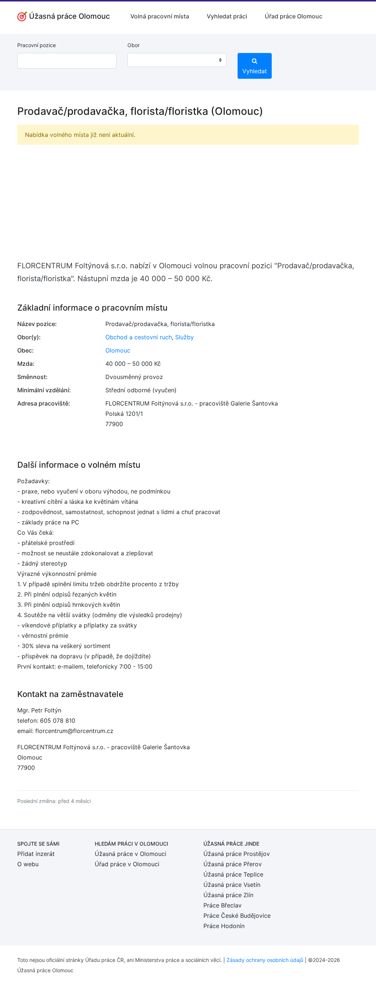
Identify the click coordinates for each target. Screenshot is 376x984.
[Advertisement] (188, 202)
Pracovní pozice (36, 45)
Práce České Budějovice (237, 915)
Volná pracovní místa (159, 16)
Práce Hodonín (224, 926)
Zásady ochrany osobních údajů (265, 960)
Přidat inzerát (36, 853)
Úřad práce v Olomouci (127, 864)
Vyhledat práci (227, 16)
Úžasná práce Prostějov (236, 853)
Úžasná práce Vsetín (231, 884)
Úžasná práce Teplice (233, 874)
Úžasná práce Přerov (232, 864)
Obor (133, 45)
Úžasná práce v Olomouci (130, 853)
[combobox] (177, 60)
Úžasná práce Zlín (228, 895)
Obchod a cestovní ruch (138, 337)
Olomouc (117, 350)
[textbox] (142, 60)
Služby (184, 337)
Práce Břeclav (222, 905)
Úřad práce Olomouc (293, 16)
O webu (28, 864)
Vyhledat (254, 71)
